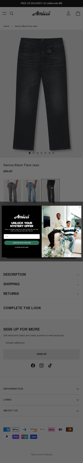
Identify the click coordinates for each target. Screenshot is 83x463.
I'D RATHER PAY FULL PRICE (21, 247)
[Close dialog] (80, 207)
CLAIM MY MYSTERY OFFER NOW (22, 242)
